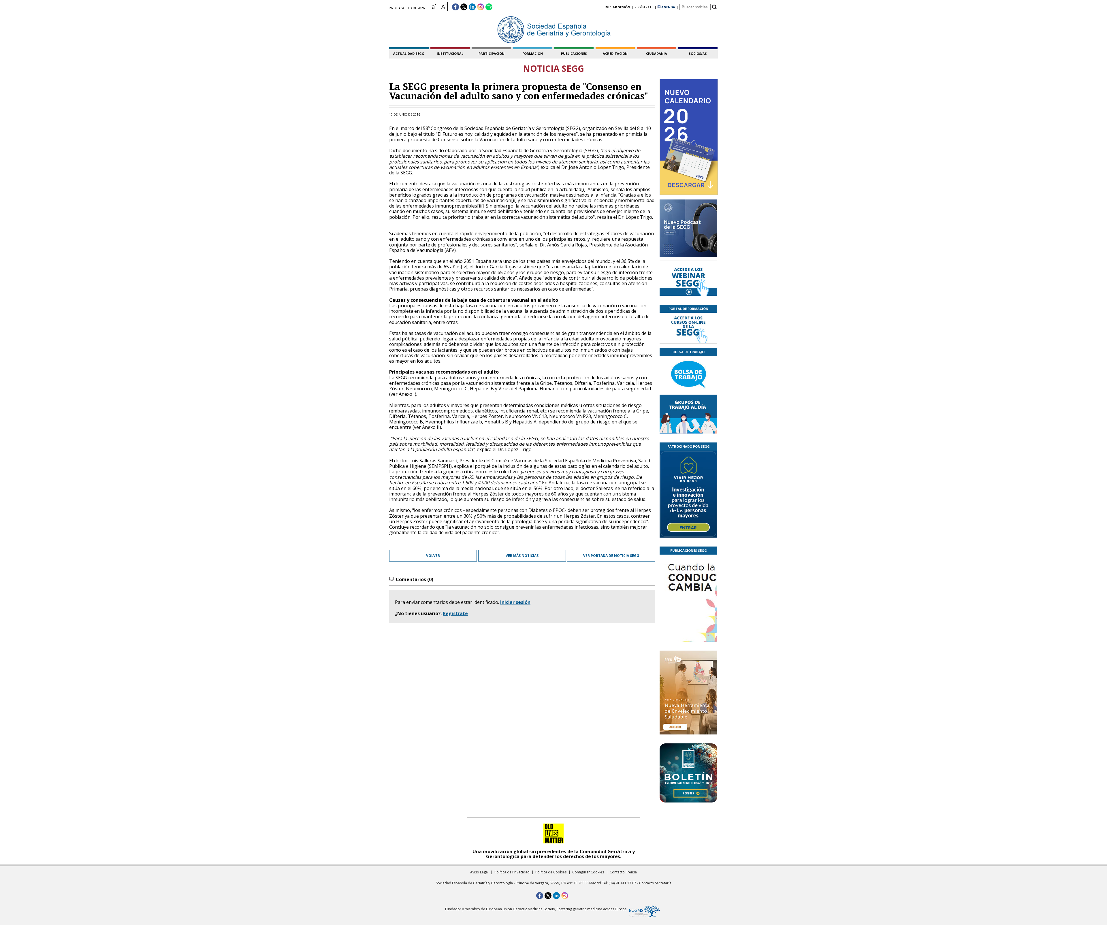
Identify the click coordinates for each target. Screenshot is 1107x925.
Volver (433, 555)
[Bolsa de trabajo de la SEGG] (688, 373)
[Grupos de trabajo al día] (688, 414)
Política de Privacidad (512, 872)
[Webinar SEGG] (688, 280)
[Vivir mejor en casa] (688, 494)
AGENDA (667, 7)
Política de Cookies (550, 872)
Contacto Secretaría (655, 883)
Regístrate (455, 613)
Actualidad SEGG (408, 53)
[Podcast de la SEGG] (688, 230)
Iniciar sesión (515, 602)
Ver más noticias (522, 555)
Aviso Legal (479, 872)
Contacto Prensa (623, 872)
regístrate (644, 7)
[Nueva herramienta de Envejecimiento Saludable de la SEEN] (688, 692)
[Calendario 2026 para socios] (689, 137)
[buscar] (714, 7)
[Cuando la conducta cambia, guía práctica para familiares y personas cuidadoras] (688, 632)
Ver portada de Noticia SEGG (611, 555)
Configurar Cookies (588, 872)
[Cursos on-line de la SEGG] (688, 328)
